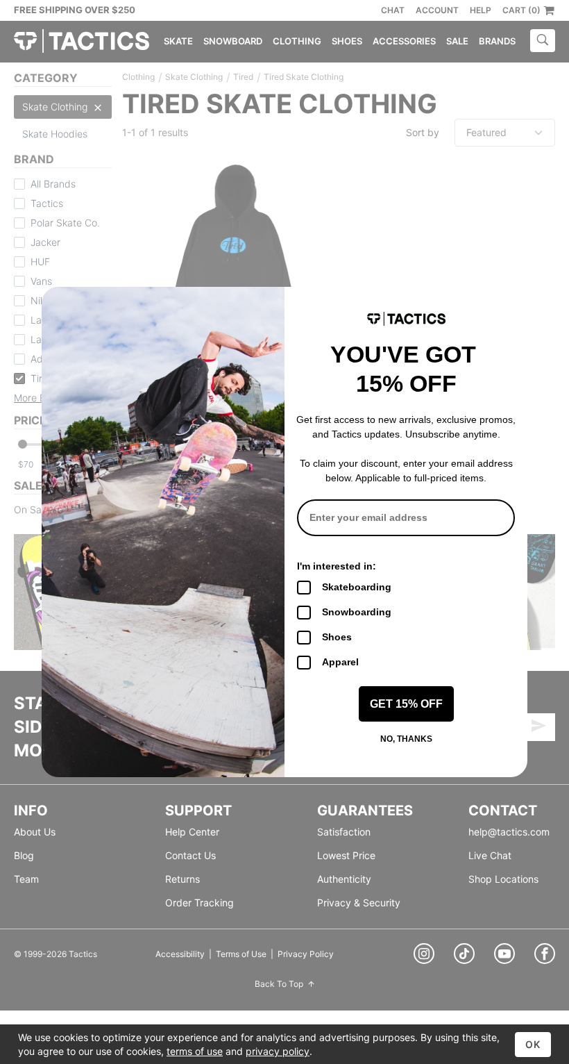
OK (533, 1044)
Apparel (340, 661)
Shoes (337, 636)
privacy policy (277, 1051)
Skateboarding (356, 586)
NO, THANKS (406, 739)
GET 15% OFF (406, 704)
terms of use (195, 1051)
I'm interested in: (336, 566)
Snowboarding (356, 611)
